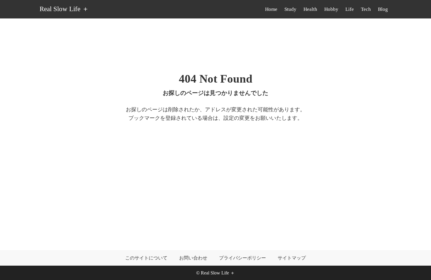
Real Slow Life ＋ (64, 9)
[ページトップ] (417, 266)
